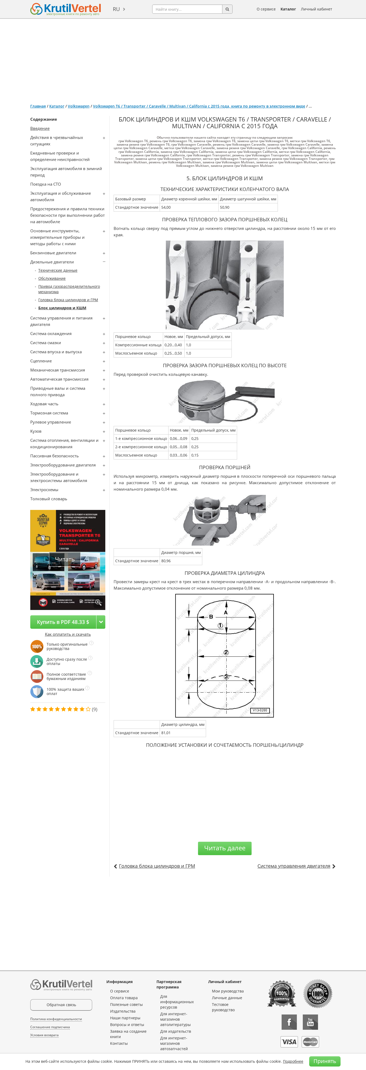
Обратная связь (61, 1004)
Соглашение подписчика (50, 1027)
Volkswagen (78, 106)
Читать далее (224, 847)
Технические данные (57, 270)
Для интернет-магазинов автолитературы (175, 1019)
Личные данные (227, 997)
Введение (40, 128)
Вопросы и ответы (127, 1024)
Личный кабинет (316, 9)
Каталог (288, 9)
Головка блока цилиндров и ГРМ (68, 299)
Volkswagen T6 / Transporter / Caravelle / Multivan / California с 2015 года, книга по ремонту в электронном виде (199, 106)
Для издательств (175, 1031)
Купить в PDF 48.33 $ (63, 622)
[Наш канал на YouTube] (310, 1022)
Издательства (123, 1011)
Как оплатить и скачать (68, 634)
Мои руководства (228, 991)
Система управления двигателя (293, 866)
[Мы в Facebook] (289, 1022)
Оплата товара (124, 997)
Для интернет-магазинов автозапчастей (174, 1043)
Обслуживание (52, 278)
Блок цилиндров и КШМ (62, 307)
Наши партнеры (125, 1017)
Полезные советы (126, 1004)
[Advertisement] (183, 59)
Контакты (119, 1043)
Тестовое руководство (223, 1007)
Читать (65, 559)
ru (116, 9)
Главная (38, 106)
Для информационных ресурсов (177, 1002)
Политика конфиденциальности (56, 1019)
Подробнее (293, 1061)
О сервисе (266, 9)
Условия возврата (44, 1035)
